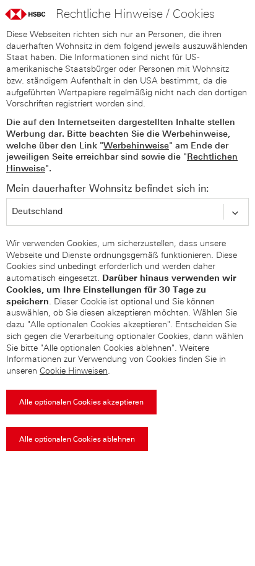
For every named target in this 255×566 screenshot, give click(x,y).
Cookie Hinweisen (74, 371)
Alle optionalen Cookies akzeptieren (81, 402)
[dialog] (127, 241)
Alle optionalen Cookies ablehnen (77, 439)
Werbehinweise (136, 145)
